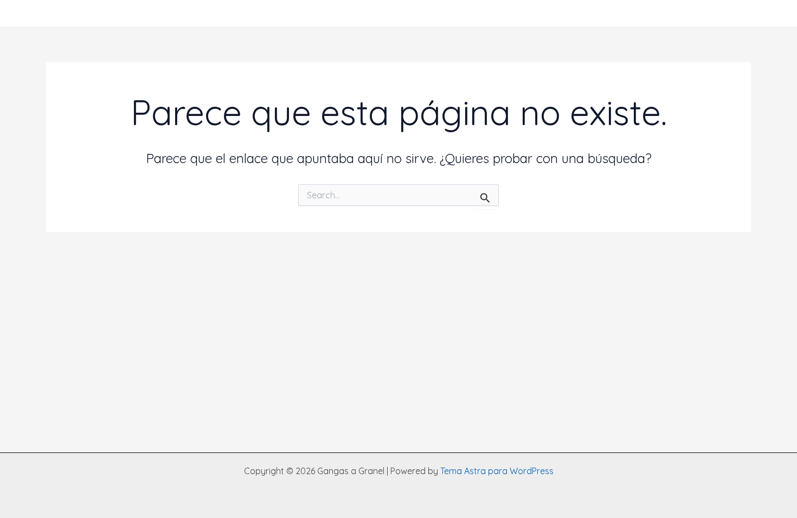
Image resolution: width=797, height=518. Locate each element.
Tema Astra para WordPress (497, 470)
